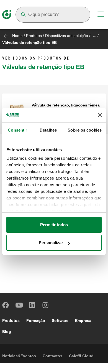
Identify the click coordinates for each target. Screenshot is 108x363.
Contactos (52, 356)
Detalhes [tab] (48, 130)
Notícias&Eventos (19, 356)
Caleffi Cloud (81, 356)
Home (17, 35)
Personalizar (51, 242)
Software (60, 320)
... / (96, 35)
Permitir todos (54, 224)
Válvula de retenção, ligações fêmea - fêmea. (66, 107)
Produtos (34, 35)
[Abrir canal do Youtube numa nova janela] (19, 305)
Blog (6, 331)
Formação (35, 320)
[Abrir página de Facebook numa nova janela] (5, 305)
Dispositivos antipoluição (66, 35)
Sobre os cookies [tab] (85, 130)
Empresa (83, 320)
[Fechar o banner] (100, 115)
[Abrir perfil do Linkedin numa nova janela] (32, 305)
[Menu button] (101, 14)
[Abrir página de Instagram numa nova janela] (45, 305)
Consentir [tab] (17, 130)
